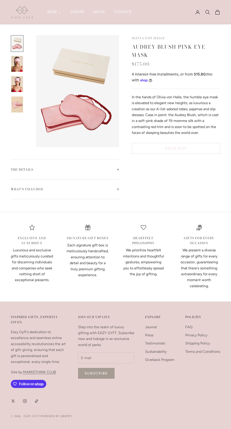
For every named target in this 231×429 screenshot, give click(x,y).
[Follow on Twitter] (13, 401)
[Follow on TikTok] (36, 401)
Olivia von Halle (148, 38)
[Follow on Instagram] (25, 401)
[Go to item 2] (17, 63)
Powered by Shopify (57, 416)
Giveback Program (159, 360)
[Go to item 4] (17, 104)
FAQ (188, 327)
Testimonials (155, 343)
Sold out (176, 148)
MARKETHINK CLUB (39, 372)
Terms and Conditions (202, 351)
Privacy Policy (196, 335)
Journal (151, 327)
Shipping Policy (197, 343)
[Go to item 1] (17, 43)
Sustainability (156, 351)
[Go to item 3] (17, 84)
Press (149, 335)
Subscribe (96, 373)
